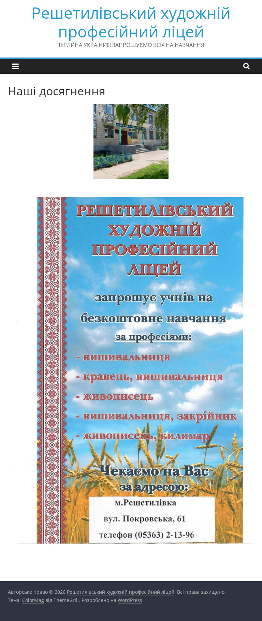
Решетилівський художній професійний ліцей (131, 22)
